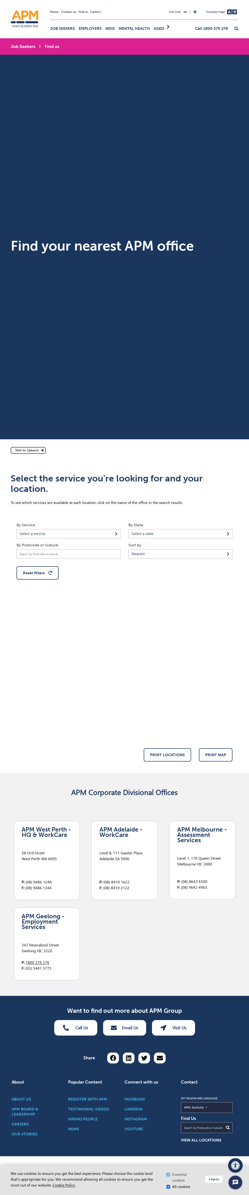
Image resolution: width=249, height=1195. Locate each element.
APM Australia (205, 1107)
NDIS (110, 28)
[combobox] (69, 533)
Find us (83, 12)
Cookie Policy (64, 1185)
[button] (236, 29)
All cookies (181, 1186)
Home (54, 12)
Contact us (68, 12)
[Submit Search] (227, 1127)
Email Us (130, 1027)
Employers (90, 28)
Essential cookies (179, 1177)
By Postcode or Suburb (37, 544)
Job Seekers (62, 28)
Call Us (81, 1027)
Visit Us (179, 1027)
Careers (95, 12)
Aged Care (164, 28)
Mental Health (134, 28)
